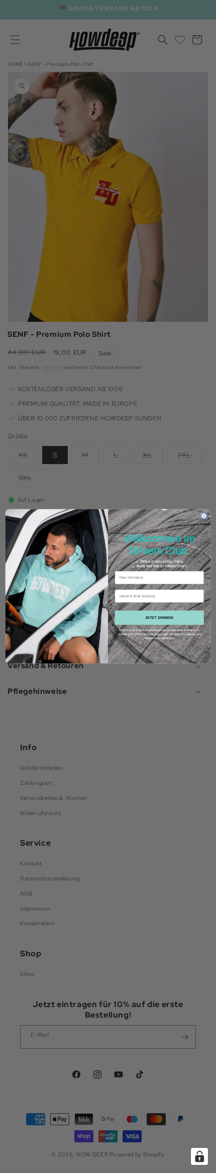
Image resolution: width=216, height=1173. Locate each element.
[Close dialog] (203, 515)
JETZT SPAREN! (159, 618)
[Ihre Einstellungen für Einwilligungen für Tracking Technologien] (199, 1156)
